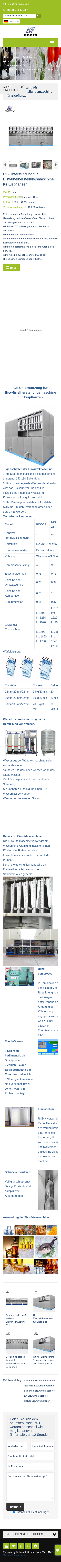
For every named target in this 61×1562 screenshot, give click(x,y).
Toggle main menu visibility (52, 42)
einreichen (15, 1506)
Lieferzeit (8, 202)
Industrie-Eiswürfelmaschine (39, 1385)
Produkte (27, 57)
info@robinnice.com (18, 4)
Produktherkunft (12, 196)
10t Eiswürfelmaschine (36, 1395)
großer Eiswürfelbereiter (37, 1400)
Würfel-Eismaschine (13, 61)
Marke (7, 191)
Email (11, 267)
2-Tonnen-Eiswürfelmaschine (39, 1380)
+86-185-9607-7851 (17, 10)
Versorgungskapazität (15, 207)
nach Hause (11, 57)
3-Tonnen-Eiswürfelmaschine (39, 1390)
